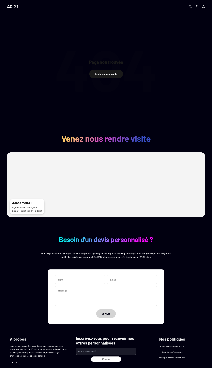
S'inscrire (106, 359)
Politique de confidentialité (172, 346)
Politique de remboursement (172, 357)
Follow (14, 362)
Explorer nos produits (106, 73)
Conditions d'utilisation (172, 352)
